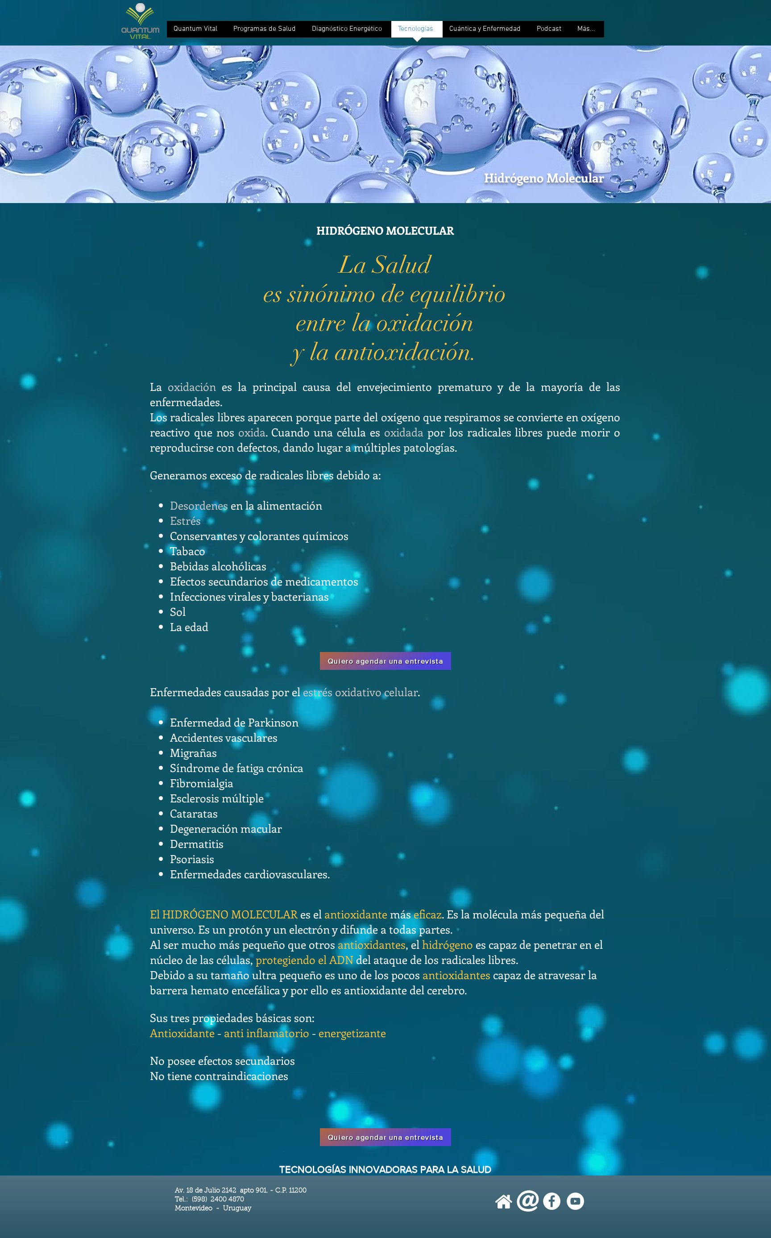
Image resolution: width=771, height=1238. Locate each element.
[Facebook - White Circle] (551, 1201)
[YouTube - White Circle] (575, 1201)
